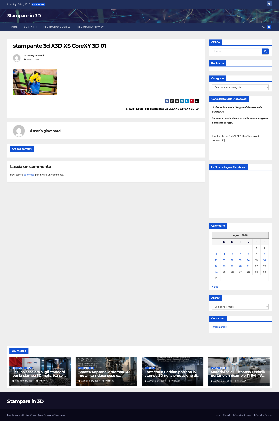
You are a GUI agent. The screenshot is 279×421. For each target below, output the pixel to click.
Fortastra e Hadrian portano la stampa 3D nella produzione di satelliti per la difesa (171, 375)
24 (216, 272)
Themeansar (60, 415)
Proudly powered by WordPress (22, 415)
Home (13, 27)
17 (216, 266)
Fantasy (43, 381)
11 (224, 260)
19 (232, 266)
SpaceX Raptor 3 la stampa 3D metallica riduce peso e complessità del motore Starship (106, 375)
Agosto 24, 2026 (24, 381)
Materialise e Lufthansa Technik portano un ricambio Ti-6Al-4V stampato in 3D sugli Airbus (238, 375)
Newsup (47, 415)
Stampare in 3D (24, 15)
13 (240, 260)
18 (224, 266)
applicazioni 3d (86, 368)
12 (232, 260)
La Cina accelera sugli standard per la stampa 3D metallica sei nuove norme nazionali (38, 375)
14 (248, 260)
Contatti (30, 27)
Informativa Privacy (90, 27)
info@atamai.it (219, 326)
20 (240, 266)
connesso (29, 174)
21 (248, 266)
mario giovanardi (35, 55)
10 (216, 260)
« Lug (215, 286)
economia (17, 368)
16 (264, 260)
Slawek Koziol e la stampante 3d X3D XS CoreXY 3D (160, 108)
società (28, 368)
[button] (263, 26)
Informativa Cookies (56, 27)
